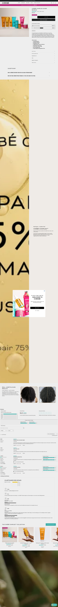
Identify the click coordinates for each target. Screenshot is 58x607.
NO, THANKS (37, 310)
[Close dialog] (44, 290)
